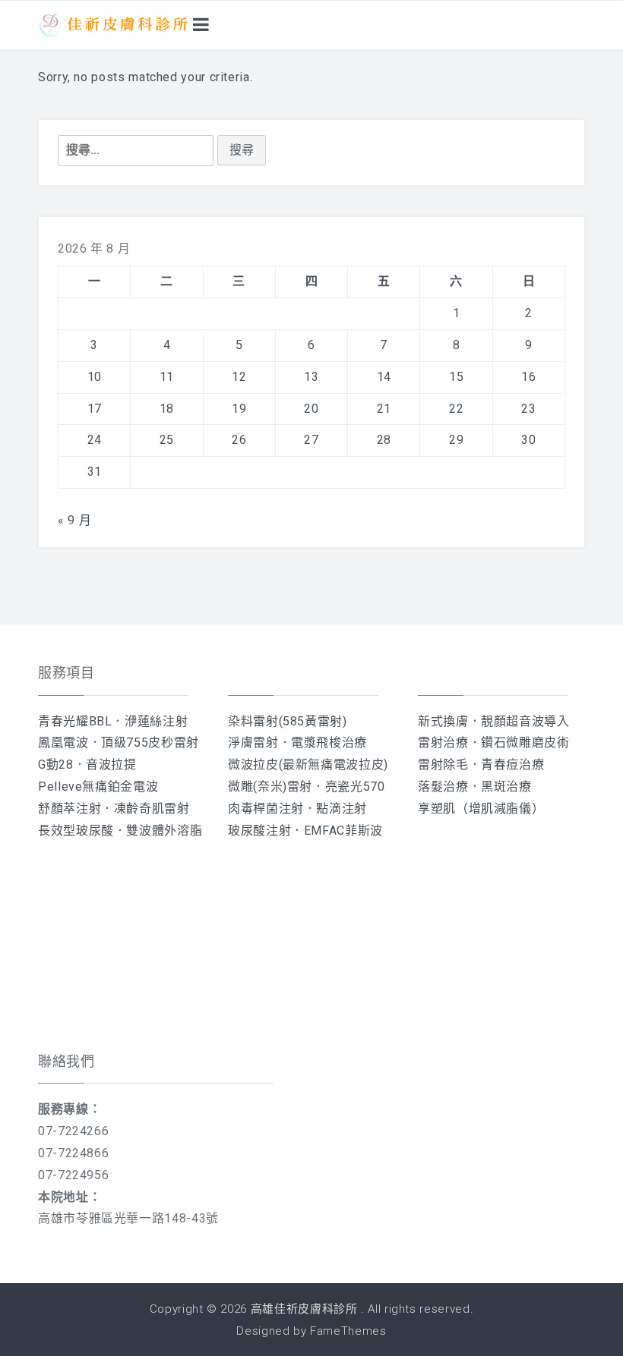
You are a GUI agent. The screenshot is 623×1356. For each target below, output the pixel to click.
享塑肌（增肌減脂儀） (481, 808)
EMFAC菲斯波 (343, 830)
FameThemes (348, 1331)
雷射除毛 (443, 764)
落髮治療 (443, 786)
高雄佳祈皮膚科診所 (304, 1309)
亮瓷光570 (355, 786)
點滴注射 (341, 808)
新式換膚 (443, 721)
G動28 (56, 764)
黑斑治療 (506, 786)
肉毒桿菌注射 (266, 808)
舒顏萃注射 (69, 808)
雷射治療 (443, 742)
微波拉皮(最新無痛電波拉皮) (308, 764)
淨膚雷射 (253, 742)
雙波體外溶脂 (164, 830)
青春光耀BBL (75, 721)
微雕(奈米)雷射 (270, 786)
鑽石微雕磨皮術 (525, 742)
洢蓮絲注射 (156, 721)
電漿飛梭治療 (329, 742)
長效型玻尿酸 (76, 830)
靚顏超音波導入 (525, 721)
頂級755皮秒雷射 (150, 742)
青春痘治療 (512, 764)
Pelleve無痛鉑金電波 (98, 786)
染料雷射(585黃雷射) (287, 721)
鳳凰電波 (63, 742)
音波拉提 (111, 764)
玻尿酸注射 (259, 830)
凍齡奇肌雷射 (152, 808)
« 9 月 (74, 520)
